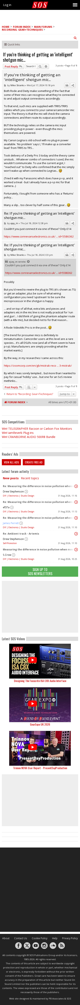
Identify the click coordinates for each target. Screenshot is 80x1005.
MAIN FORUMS (43, 27)
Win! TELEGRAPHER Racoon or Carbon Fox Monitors (37, 429)
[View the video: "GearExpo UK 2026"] (40, 704)
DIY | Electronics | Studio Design (18, 495)
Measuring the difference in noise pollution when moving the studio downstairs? (39, 549)
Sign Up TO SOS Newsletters (40, 571)
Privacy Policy (70, 938)
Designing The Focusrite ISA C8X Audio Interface (40, 680)
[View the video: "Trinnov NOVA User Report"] (40, 748)
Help (54, 938)
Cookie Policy (39, 938)
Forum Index (22, 27)
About (5, 938)
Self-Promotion (10, 543)
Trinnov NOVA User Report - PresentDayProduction (40, 768)
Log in (7, 5)
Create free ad (33, 462)
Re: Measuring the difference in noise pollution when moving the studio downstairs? (39, 486)
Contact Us (20, 938)
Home (5, 27)
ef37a (6, 507)
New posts (11, 478)
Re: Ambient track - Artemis (21, 533)
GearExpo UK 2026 (40, 724)
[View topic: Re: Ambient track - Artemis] (76, 534)
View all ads (11, 462)
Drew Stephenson (13, 491)
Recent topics (30, 478)
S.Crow (7, 555)
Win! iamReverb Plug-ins (18, 433)
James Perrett (11, 523)
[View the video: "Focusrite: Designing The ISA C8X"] (40, 661)
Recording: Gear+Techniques (22, 29)
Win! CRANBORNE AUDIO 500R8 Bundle (28, 437)
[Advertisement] (40, 606)
